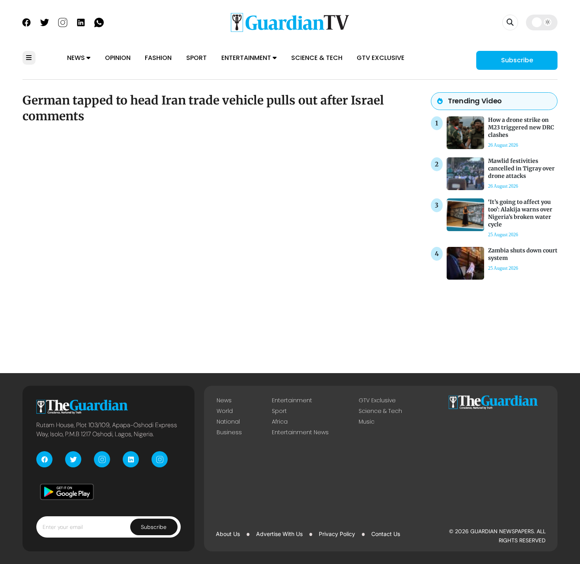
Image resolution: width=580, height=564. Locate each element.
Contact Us (385, 533)
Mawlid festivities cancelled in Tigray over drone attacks (521, 168)
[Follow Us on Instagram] (63, 21)
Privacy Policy (337, 533)
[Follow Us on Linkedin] (81, 21)
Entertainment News (300, 432)
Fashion (158, 57)
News (76, 57)
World (225, 411)
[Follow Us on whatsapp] (99, 21)
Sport (196, 57)
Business (229, 432)
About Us (228, 533)
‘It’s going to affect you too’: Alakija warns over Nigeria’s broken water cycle (520, 213)
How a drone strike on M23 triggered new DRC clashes (521, 127)
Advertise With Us (279, 533)
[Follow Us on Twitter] (44, 21)
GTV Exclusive (380, 57)
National (228, 422)
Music (366, 422)
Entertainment (247, 57)
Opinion (118, 57)
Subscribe (517, 60)
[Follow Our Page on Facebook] (26, 21)
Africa (280, 422)
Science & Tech (316, 57)
